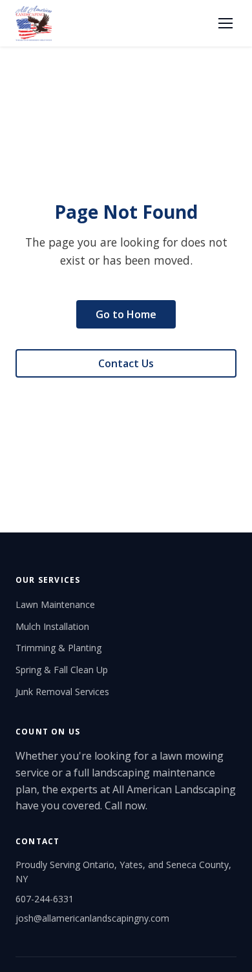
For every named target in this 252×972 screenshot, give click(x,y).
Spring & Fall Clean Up (62, 669)
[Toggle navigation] (225, 23)
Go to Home (126, 314)
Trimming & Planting (58, 648)
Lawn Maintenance (55, 604)
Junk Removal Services (62, 691)
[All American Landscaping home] (34, 23)
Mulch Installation (52, 626)
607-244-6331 (45, 899)
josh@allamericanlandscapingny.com (92, 918)
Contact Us (126, 363)
